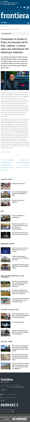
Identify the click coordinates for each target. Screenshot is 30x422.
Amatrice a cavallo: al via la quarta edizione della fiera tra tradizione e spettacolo (20, 291)
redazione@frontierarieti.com (11, 3)
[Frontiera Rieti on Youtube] (24, 7)
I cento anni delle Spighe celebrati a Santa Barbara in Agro (20, 193)
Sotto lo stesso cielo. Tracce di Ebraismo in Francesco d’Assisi (20, 249)
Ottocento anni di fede (18, 183)
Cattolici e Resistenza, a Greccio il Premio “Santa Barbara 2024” (20, 258)
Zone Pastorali (6, 26)
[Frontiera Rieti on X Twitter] (17, 7)
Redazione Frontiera (14, 29)
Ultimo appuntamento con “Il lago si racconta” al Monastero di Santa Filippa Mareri (20, 315)
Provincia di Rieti (5, 152)
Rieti (2, 26)
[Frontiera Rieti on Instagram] (27, 7)
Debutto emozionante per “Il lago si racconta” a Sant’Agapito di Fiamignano (20, 332)
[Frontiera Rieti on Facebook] (20, 7)
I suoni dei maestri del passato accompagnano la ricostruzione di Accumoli (20, 300)
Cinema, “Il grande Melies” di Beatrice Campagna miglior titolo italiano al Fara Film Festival (7, 165)
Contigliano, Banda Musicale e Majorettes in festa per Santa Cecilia (20, 266)
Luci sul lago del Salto (18, 322)
